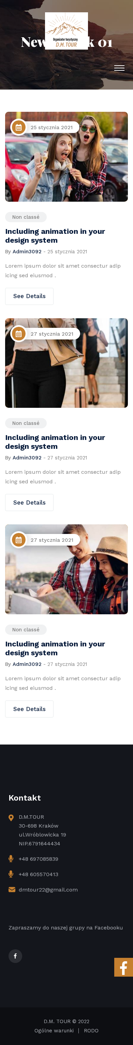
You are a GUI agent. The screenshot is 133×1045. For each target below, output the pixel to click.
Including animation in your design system (55, 235)
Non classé (26, 217)
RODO (91, 1031)
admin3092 (27, 252)
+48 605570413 (38, 874)
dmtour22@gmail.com (48, 889)
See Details (29, 296)
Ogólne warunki (54, 1031)
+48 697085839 (38, 859)
